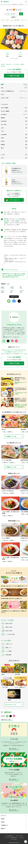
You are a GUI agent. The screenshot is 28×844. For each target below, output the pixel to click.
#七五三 (15, 351)
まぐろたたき (3, 114)
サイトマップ (21, 837)
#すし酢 (25, 353)
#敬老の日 (10, 351)
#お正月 (3, 64)
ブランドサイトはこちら (17, 172)
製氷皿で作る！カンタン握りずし (17, 4)
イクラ (2, 127)
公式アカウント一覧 (5, 719)
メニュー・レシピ (7, 4)
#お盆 (6, 351)
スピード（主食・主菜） (15, 20)
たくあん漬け (3, 134)
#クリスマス (20, 351)
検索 (21, 14)
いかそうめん (3, 121)
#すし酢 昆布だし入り (18, 353)
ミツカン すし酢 (4, 97)
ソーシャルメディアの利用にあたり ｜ (12, 837)
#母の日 (22, 64)
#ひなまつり (9, 64)
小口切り (17, 220)
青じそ (2, 147)
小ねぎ (2, 137)
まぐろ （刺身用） (5, 107)
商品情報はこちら (15, 170)
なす (3, 20)
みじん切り (6, 220)
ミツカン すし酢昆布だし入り (7, 91)
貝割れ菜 (3, 144)
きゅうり (3, 141)
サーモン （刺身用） (5, 111)
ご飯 (2, 87)
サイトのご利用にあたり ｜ (10, 835)
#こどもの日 (16, 64)
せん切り (6, 222)
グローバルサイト (14, 839)
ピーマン (7, 20)
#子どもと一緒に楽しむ (6, 353)
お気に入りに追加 (14, 75)
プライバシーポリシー (20, 835)
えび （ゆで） (4, 124)
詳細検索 (13, 17)
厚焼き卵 (3, 117)
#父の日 (3, 66)
